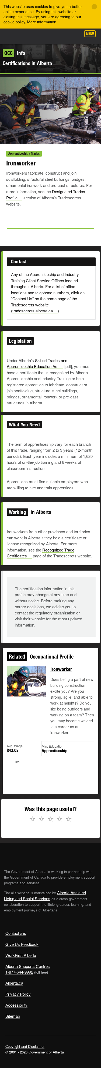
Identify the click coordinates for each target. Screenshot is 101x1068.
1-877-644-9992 (19, 972)
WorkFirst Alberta (20, 955)
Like (61, 35)
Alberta (14, 36)
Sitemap (12, 1016)
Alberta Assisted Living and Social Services (45, 895)
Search (74, 35)
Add (48, 35)
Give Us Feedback (22, 944)
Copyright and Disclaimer (24, 1046)
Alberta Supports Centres (27, 966)
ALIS (33, 36)
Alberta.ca (14, 983)
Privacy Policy (18, 994)
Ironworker (61, 669)
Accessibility (16, 1005)
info (14, 53)
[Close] (94, 6)
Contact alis (15, 933)
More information (41, 21)
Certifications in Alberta (27, 63)
